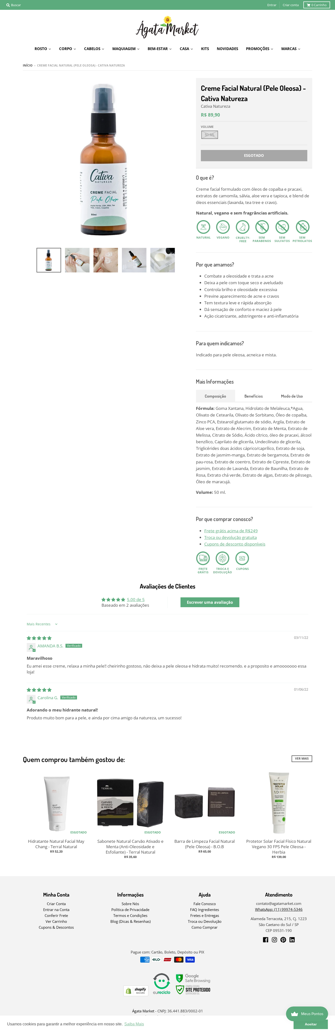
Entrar (271, 5)
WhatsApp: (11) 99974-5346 (279, 909)
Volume (207, 127)
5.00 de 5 (136, 599)
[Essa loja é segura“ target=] (193, 994)
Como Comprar (205, 927)
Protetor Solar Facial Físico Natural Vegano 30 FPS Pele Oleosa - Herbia (278, 846)
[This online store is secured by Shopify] (135, 994)
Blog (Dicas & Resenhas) (130, 921)
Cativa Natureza (215, 106)
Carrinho (319, 5)
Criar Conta (56, 903)
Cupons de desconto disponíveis (234, 544)
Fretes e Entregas (204, 915)
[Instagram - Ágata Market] (274, 940)
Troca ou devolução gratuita (230, 537)
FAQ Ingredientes (204, 909)
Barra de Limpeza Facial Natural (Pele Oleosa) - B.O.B (204, 843)
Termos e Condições (130, 915)
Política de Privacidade (130, 909)
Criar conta (291, 5)
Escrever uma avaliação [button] (210, 602)
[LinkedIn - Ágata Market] (292, 940)
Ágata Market (143, 1010)
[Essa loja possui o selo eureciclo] (161, 994)
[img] (39, 638)
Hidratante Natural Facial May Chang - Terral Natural (56, 843)
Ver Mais (302, 758)
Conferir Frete (56, 915)
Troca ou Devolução (204, 921)
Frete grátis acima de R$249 (231, 531)
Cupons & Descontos (56, 927)
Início (28, 65)
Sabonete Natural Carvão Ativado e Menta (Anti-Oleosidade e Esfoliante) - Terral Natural (130, 846)
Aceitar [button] (311, 1024)
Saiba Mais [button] (134, 1024)
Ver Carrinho (56, 921)
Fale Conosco (204, 903)
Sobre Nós (130, 903)
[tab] (215, 396)
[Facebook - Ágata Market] (266, 940)
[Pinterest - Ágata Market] (283, 940)
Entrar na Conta (56, 909)
